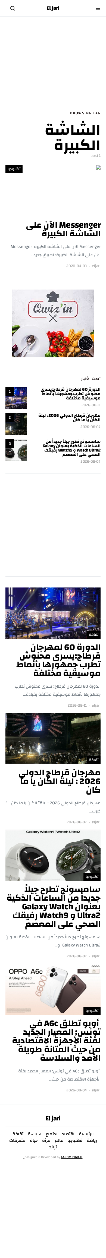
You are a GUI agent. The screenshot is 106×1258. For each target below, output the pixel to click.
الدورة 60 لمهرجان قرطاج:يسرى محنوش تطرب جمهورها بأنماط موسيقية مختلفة (70, 393)
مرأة (46, 1140)
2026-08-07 (90, 427)
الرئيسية (86, 1134)
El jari (53, 8)
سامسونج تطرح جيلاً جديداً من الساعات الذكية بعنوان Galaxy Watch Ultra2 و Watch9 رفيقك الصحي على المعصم (72, 448)
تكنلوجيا (14, 169)
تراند (53, 1147)
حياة (34, 1140)
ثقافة (93, 634)
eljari (96, 266)
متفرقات (17, 1140)
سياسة (34, 1134)
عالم (59, 1140)
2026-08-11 (91, 405)
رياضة (92, 1140)
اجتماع (52, 1134)
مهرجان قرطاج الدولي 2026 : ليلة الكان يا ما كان (69, 417)
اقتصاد (68, 1134)
